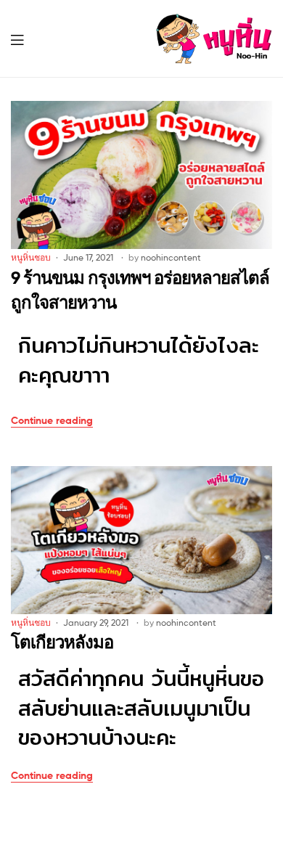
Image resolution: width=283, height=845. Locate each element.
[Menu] (26, 38)
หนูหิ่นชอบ (31, 257)
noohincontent (171, 257)
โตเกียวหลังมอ (62, 642)
